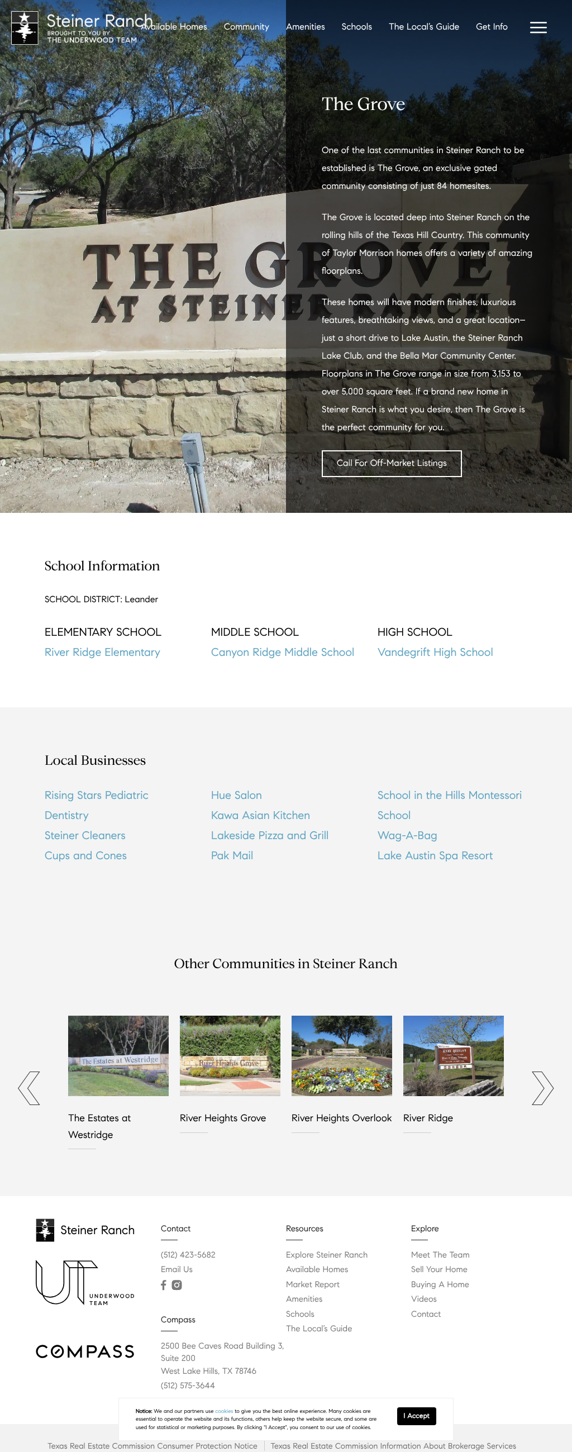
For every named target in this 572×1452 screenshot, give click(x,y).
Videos (424, 1299)
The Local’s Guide (424, 27)
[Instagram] (176, 1285)
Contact (426, 1315)
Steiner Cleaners (85, 835)
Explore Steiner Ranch (327, 1255)
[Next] (538, 1088)
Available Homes (174, 27)
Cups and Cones (86, 856)
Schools (357, 27)
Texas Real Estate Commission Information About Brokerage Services (393, 1446)
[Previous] (24, 1088)
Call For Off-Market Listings (392, 463)
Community (246, 27)
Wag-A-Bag (407, 835)
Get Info (492, 27)
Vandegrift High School (435, 652)
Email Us (177, 1270)
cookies (224, 1411)
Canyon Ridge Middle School (282, 652)
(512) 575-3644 (188, 1386)
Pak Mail (232, 856)
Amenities (305, 27)
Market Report (313, 1285)
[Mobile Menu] (538, 28)
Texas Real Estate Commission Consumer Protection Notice (152, 1446)
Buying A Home (440, 1285)
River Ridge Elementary (102, 652)
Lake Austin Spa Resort (435, 856)
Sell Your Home (439, 1270)
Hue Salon (236, 795)
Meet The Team (440, 1255)
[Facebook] (163, 1285)
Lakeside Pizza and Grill (269, 835)
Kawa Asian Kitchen (260, 815)
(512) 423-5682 (188, 1255)
